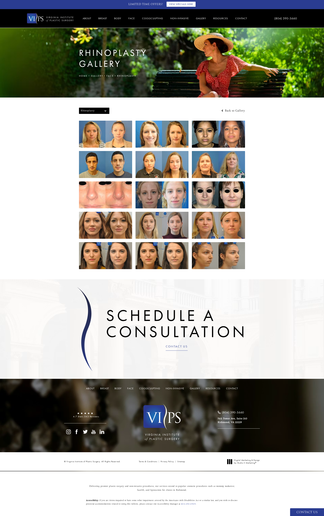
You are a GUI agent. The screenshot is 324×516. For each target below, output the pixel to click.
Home (83, 75)
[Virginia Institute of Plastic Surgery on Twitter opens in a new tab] (85, 432)
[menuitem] (87, 18)
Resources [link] (220, 18)
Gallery (97, 75)
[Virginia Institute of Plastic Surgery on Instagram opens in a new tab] (68, 432)
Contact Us (177, 346)
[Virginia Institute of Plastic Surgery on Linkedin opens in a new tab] (102, 432)
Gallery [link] (201, 18)
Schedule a (176, 323)
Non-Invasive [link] (179, 18)
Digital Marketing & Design (247, 461)
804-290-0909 (188, 504)
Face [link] (131, 18)
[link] (275, 18)
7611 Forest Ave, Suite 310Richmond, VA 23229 (232, 420)
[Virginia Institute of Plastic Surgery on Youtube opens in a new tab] (94, 432)
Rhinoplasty (126, 75)
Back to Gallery (234, 110)
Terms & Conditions (148, 461)
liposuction (155, 490)
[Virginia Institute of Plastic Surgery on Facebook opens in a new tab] (77, 432)
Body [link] (117, 18)
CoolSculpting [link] (152, 18)
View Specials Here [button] (181, 4)
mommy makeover (225, 486)
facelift (140, 490)
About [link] (87, 18)
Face (110, 75)
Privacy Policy (167, 461)
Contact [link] (241, 18)
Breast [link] (102, 18)
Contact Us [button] (307, 512)
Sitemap (181, 461)
